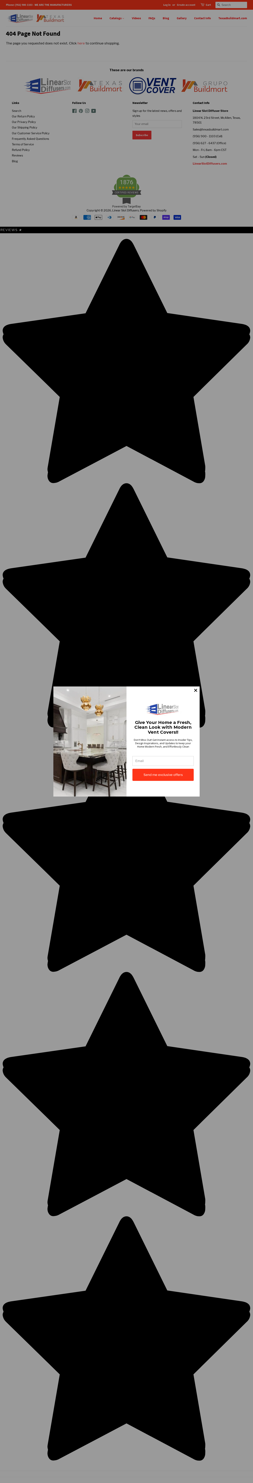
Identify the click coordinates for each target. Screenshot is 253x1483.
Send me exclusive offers (163, 775)
